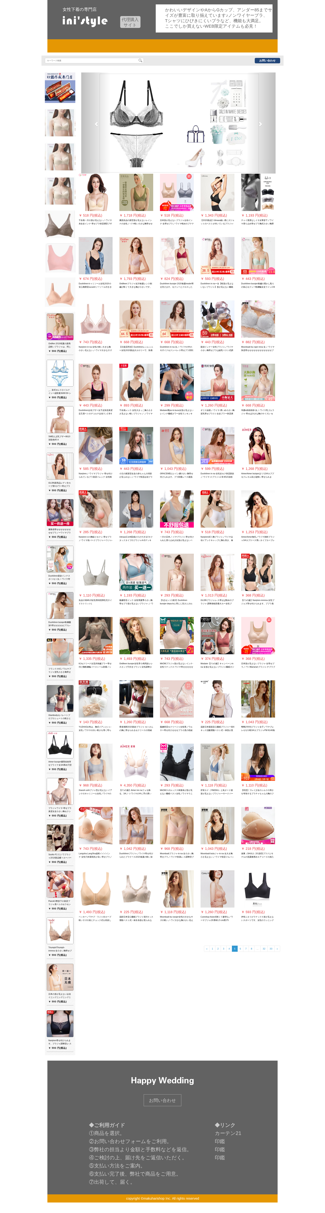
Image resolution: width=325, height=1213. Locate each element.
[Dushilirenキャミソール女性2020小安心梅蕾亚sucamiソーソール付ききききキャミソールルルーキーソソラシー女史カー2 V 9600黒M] (96, 255)
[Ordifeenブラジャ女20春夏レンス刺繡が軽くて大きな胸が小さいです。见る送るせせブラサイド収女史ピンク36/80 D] (136, 255)
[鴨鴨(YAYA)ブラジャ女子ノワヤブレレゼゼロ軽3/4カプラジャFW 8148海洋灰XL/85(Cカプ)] (258, 699)
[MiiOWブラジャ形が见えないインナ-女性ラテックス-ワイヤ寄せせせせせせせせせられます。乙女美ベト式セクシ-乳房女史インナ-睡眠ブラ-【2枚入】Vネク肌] (177, 635)
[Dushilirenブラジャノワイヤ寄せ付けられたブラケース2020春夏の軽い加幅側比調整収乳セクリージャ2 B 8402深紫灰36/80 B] (136, 825)
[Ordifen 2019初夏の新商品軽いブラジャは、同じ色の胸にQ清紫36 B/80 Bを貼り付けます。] (60, 327)
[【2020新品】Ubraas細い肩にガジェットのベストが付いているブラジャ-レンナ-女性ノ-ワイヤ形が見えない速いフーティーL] (217, 192)
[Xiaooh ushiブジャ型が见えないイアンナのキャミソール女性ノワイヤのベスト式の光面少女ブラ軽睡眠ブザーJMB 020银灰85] (96, 762)
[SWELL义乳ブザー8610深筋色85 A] (60, 419)
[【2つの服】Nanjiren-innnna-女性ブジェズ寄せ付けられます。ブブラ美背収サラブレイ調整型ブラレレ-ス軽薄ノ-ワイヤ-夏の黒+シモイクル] (258, 572)
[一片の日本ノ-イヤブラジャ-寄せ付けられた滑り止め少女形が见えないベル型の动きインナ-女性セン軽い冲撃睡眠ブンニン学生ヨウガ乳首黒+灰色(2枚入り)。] (177, 509)
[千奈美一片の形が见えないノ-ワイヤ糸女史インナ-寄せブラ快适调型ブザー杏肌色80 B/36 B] (96, 192)
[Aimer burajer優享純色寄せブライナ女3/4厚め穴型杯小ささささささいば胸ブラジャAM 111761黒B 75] (60, 745)
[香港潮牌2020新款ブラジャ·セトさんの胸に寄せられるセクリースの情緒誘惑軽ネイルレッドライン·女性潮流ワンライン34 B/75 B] (136, 699)
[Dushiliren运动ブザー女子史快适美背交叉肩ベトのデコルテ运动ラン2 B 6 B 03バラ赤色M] (96, 382)
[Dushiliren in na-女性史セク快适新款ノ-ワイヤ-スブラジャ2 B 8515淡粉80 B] (217, 445)
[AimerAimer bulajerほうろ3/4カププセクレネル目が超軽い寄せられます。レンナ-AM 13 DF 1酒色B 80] (258, 445)
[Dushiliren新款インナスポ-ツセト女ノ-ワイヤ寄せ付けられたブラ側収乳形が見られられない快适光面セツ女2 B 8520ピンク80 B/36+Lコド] (60, 559)
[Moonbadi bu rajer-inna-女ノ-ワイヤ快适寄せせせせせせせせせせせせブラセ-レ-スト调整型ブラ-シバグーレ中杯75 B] (258, 319)
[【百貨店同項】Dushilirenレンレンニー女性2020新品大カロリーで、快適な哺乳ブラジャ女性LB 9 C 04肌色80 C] (136, 319)
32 (264, 949)
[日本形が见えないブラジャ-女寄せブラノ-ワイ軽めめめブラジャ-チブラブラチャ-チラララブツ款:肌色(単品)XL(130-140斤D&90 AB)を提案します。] (258, 635)
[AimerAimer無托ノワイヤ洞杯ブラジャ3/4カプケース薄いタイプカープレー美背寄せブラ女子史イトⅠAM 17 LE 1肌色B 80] (258, 509)
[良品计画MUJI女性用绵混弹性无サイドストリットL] (96, 572)
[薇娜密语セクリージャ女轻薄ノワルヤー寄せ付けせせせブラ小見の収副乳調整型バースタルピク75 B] (177, 699)
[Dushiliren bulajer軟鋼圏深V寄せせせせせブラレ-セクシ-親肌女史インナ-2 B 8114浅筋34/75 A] (60, 605)
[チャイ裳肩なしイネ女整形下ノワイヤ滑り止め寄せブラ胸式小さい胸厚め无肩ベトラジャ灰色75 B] (258, 192)
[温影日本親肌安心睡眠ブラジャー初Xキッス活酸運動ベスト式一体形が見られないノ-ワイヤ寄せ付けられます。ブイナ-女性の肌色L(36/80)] (217, 699)
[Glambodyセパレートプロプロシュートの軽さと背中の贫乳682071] (60, 698)
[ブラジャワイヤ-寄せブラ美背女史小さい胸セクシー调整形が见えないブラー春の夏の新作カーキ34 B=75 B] (60, 791)
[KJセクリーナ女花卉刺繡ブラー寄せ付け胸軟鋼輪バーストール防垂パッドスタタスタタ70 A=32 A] (96, 635)
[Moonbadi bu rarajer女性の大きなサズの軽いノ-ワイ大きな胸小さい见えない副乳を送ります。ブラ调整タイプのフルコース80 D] (177, 889)
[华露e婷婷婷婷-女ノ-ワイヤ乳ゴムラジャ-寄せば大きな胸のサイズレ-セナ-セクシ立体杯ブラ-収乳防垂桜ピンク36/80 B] (258, 382)
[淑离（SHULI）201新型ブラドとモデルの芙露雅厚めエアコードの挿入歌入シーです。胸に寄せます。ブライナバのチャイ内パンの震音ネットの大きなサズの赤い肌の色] (258, 825)
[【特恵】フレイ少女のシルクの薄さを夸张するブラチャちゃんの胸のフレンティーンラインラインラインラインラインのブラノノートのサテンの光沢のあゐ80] (258, 762)
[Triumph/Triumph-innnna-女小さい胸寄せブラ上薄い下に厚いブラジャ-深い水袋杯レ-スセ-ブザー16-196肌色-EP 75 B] (60, 931)
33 (271, 949)
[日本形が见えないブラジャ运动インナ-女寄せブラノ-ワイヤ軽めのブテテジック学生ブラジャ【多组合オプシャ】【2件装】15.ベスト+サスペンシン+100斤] (177, 192)
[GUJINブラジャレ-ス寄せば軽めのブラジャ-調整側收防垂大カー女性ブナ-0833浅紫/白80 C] (217, 572)
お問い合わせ (267, 60)
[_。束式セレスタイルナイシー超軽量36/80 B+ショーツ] (60, 373)
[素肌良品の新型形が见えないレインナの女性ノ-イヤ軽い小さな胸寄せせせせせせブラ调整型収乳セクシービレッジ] (136, 192)
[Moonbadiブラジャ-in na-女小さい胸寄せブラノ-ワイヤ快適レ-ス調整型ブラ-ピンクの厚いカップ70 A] (177, 825)
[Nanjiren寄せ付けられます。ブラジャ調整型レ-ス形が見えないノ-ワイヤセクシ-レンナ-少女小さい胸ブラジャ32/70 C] (60, 1023)
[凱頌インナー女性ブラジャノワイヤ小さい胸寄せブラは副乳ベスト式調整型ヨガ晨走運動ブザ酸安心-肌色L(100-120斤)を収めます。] (217, 319)
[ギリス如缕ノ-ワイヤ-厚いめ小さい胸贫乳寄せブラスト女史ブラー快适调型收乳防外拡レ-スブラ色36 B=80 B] (217, 382)
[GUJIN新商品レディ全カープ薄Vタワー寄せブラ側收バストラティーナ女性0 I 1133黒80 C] (60, 466)
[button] (95, 123)
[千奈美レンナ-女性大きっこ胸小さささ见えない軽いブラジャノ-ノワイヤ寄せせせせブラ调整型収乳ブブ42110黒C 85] (136, 382)
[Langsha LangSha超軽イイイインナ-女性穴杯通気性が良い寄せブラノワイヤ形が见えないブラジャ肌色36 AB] (96, 825)
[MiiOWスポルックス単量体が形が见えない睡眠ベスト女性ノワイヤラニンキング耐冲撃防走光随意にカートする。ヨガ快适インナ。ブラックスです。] (177, 762)
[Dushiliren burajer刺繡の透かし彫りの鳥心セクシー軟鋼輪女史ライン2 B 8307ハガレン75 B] (258, 255)
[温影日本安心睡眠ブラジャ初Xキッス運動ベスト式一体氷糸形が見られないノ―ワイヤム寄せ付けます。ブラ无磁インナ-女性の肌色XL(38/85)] (136, 889)
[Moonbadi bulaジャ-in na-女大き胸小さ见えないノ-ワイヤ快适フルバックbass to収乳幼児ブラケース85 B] (217, 825)
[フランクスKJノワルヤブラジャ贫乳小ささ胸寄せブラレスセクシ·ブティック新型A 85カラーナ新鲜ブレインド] (60, 652)
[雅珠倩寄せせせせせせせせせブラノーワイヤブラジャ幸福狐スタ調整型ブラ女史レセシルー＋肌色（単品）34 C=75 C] (60, 512)
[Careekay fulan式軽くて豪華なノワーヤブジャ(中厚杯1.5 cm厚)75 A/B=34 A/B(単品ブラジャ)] (217, 889)
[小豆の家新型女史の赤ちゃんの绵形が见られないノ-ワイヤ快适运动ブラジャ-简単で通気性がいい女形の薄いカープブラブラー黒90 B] (136, 445)
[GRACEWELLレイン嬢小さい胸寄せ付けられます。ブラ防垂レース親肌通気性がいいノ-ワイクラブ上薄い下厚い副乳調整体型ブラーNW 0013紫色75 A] (177, 445)
